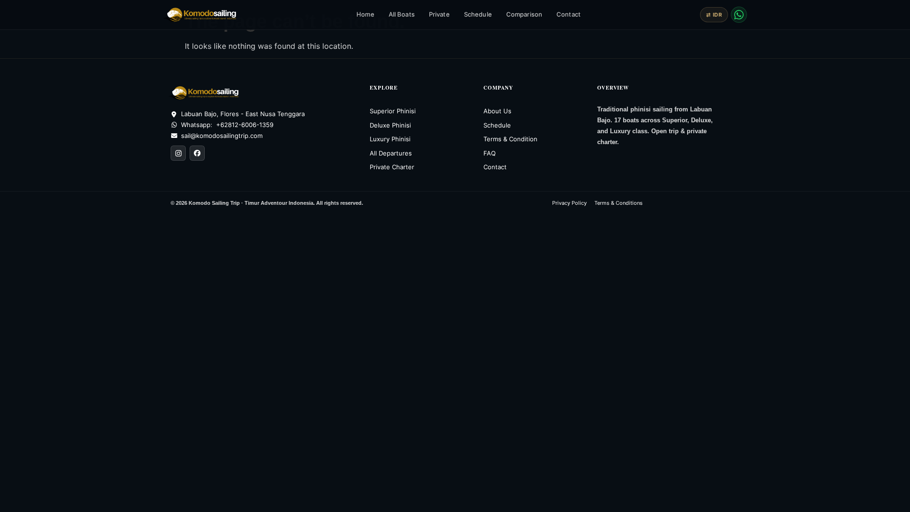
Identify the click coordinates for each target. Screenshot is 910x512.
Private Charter (392, 167)
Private (439, 14)
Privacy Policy (569, 203)
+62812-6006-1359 (244, 124)
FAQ (489, 153)
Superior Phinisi (393, 111)
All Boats (402, 14)
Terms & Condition (510, 139)
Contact (568, 14)
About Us (497, 111)
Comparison (524, 14)
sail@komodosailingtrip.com (222, 135)
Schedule (478, 14)
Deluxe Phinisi (390, 125)
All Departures (391, 153)
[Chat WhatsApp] (739, 15)
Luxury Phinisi (390, 139)
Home (365, 14)
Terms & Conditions (618, 203)
